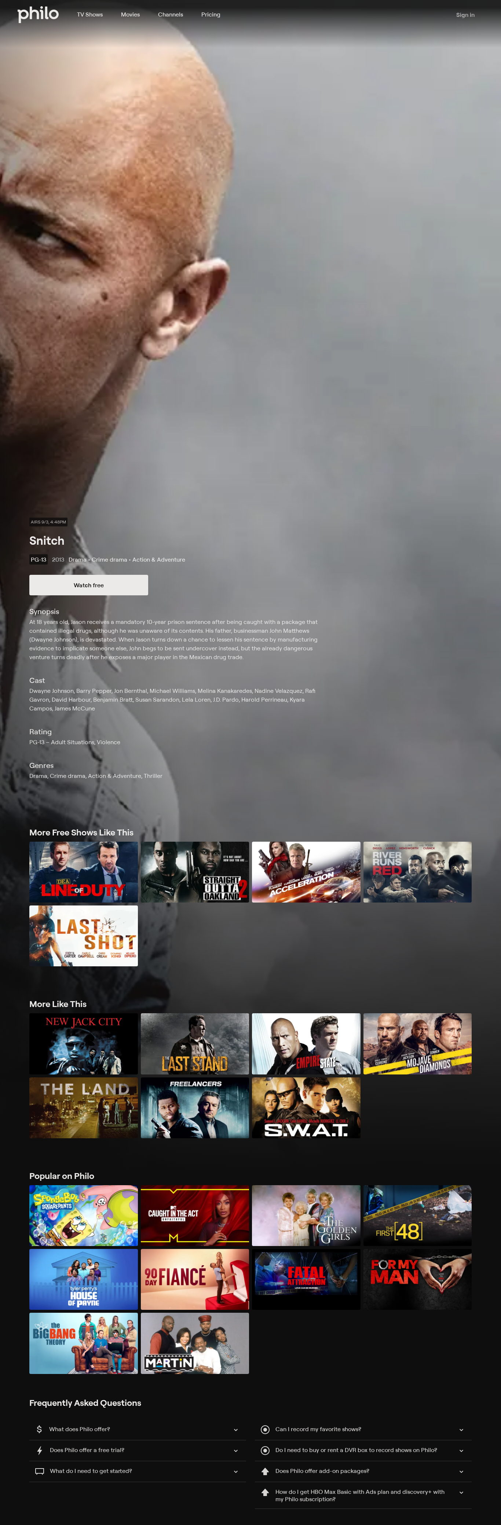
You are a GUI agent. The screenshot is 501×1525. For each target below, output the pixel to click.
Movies (130, 14)
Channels (170, 14)
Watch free (89, 585)
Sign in (465, 14)
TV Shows (90, 14)
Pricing (210, 14)
